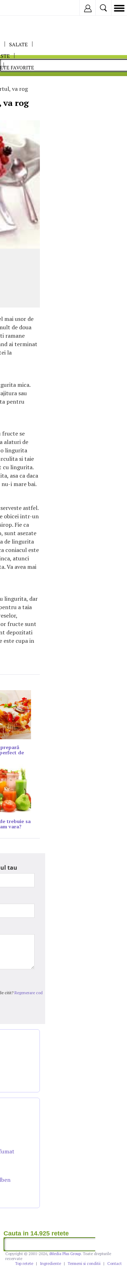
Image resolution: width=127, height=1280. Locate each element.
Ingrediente (50, 1263)
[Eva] (22, 8)
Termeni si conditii (84, 1263)
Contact (114, 1263)
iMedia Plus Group (65, 1253)
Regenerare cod (28, 992)
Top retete (24, 1263)
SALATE (18, 44)
